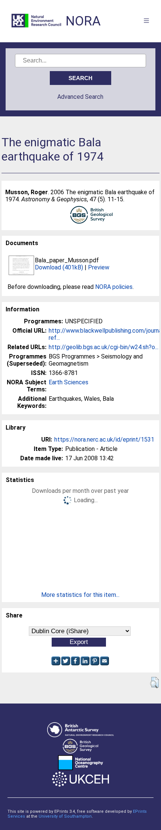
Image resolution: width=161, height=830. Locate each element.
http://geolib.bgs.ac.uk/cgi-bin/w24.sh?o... (103, 347)
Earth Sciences (68, 382)
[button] (154, 682)
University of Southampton (65, 816)
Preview (98, 267)
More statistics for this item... (80, 594)
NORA (83, 21)
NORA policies (114, 286)
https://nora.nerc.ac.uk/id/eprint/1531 (104, 439)
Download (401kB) (59, 267)
